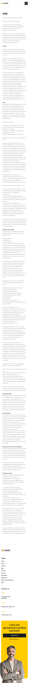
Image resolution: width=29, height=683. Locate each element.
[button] (26, 3)
